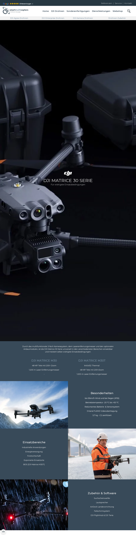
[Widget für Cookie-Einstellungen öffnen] (3, 531)
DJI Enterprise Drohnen (53, 18)
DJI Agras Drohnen (19, 18)
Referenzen (106, 3)
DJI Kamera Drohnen (83, 18)
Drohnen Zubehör (117, 18)
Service (118, 3)
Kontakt (128, 3)
